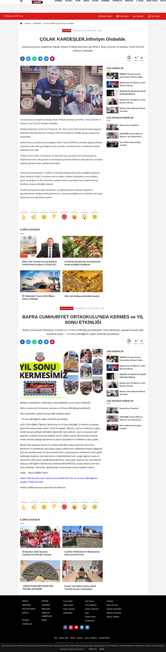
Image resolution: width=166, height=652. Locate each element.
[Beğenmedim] (54, 212)
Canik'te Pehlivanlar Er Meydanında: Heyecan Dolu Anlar (82, 553)
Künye (72, 638)
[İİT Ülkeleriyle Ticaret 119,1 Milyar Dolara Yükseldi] (40, 281)
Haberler (28, 23)
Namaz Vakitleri (113, 617)
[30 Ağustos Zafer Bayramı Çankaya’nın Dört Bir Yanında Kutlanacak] (40, 537)
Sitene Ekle (63, 638)
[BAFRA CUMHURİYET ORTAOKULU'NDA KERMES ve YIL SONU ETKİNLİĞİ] (61, 373)
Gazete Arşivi (90, 617)
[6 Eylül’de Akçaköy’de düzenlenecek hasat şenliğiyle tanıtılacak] (82, 247)
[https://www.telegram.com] (87, 627)
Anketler (110, 601)
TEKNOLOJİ (27, 624)
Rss (55, 638)
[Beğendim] (24, 212)
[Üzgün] (94, 212)
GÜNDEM (46, 605)
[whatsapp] (34, 58)
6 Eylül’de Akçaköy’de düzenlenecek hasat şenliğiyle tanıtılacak (82, 263)
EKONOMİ (37, 23)
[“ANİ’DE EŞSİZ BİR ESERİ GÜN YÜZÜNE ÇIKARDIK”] (40, 571)
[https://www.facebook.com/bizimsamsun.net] (65, 627)
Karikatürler (89, 621)
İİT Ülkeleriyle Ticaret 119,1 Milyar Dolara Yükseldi (38, 297)
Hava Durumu (112, 605)
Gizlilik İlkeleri (104, 638)
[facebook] (22, 58)
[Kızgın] (64, 212)
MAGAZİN (46, 609)
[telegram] (40, 58)
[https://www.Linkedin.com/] (82, 627)
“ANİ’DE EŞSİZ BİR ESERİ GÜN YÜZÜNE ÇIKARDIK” (37, 587)
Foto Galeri (124, 16)
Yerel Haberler (91, 605)
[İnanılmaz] (84, 212)
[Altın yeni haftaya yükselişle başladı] (82, 281)
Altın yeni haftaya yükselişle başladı (81, 296)
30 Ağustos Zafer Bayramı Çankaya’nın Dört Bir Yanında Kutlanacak (36, 553)
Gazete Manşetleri (114, 609)
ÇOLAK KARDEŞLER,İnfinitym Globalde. (59, 23)
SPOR (44, 620)
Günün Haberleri (92, 609)
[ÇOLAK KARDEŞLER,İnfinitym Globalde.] (61, 90)
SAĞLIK (25, 613)
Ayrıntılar (92, 649)
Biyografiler (67, 613)
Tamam (101, 649)
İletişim (80, 638)
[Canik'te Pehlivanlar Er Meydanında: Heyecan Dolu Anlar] (82, 537)
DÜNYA (25, 601)
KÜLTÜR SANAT (29, 609)
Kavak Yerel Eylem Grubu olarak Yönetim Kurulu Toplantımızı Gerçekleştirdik (80, 588)
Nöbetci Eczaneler (114, 613)
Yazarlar (139, 16)
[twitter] (28, 58)
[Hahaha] (74, 212)
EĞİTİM (45, 601)
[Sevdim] (44, 212)
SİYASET (25, 620)
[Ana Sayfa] (21, 24)
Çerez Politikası (91, 638)
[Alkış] (34, 212)
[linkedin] (46, 58)
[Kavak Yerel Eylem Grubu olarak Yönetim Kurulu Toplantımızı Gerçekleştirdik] (82, 571)
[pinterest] (52, 58)
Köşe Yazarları (69, 609)
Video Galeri (106, 16)
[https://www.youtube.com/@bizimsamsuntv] (76, 627)
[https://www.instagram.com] (71, 627)
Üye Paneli (155, 16)
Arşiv (87, 613)
